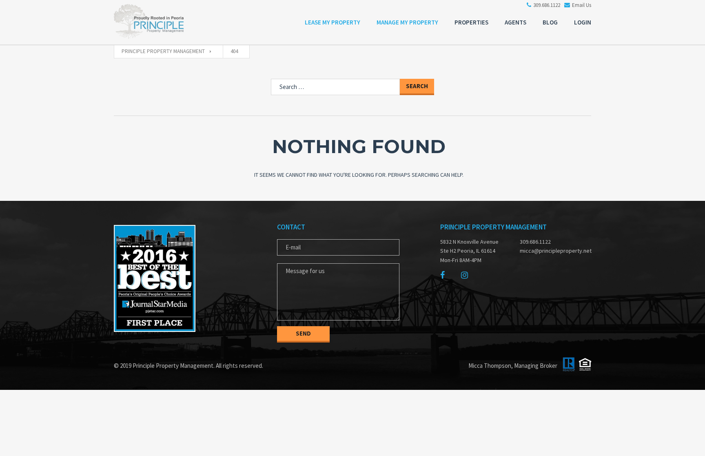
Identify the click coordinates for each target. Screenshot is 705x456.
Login (582, 22)
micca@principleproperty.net (552, 250)
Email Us (581, 5)
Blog (550, 22)
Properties (471, 22)
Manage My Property (407, 22)
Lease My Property (332, 22)
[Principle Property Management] (154, 23)
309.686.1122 (546, 5)
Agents (515, 22)
